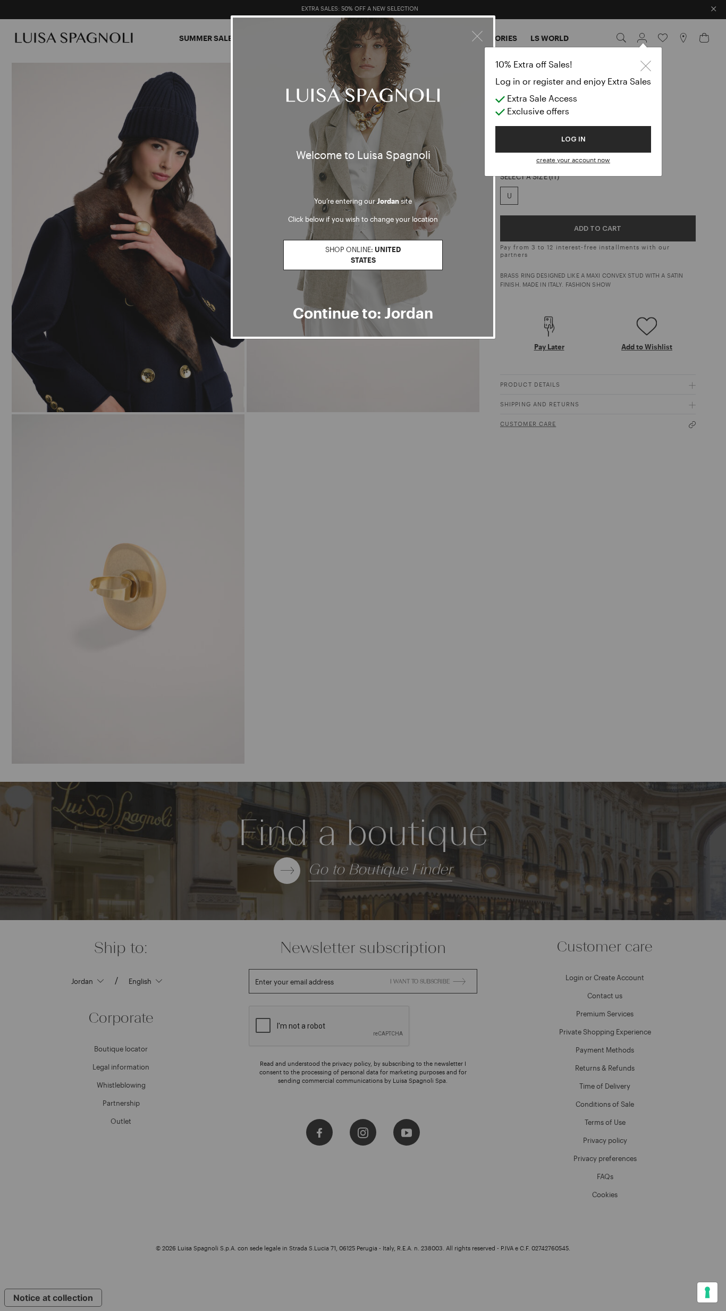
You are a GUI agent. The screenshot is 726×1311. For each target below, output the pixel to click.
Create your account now (573, 159)
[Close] (477, 34)
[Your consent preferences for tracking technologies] (707, 1292)
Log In (573, 139)
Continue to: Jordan (363, 312)
